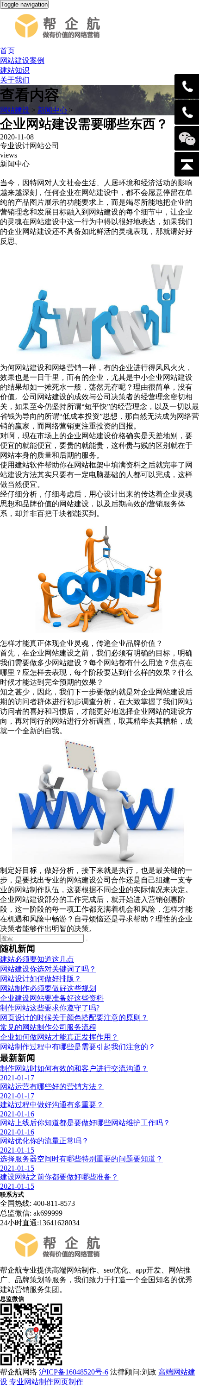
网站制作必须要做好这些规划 (48, 988)
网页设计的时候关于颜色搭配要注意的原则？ (74, 1017)
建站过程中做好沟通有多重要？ (52, 1105)
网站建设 (15, 110)
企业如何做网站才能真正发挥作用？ (59, 1037)
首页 (7, 51)
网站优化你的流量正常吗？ (44, 1141)
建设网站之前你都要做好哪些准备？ (59, 1177)
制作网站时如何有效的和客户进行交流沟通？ (74, 1068)
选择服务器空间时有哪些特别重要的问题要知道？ (81, 1159)
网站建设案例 (22, 60)
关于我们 (15, 80)
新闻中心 (52, 110)
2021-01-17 (17, 1078)
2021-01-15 (17, 1150)
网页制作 (68, 1382)
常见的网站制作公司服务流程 (48, 1027)
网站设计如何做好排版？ (40, 979)
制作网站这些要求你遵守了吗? (50, 1008)
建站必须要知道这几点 (37, 959)
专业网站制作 (31, 1382)
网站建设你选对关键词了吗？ (48, 969)
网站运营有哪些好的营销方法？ (52, 1087)
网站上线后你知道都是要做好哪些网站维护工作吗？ (85, 1123)
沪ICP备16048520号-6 (73, 1372)
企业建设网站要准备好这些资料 (52, 998)
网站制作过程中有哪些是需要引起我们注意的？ (77, 1047)
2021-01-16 (17, 1114)
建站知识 (15, 70)
